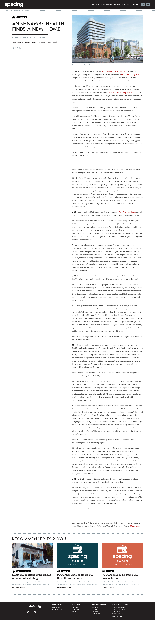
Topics (94, 4)
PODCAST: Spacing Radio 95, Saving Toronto (120, 576)
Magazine (107, 4)
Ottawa (95, 609)
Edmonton (97, 614)
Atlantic (96, 612)
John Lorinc (20, 587)
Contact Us (117, 616)
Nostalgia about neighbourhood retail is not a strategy (31, 576)
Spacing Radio (65, 587)
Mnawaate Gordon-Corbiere (30, 37)
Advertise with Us (120, 609)
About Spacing (118, 607)
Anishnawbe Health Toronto (113, 71)
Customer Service (120, 605)
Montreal (96, 607)
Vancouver (57, 609)
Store (135, 4)
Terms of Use (118, 614)
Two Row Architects (127, 212)
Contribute (117, 612)
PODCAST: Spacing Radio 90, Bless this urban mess (75, 576)
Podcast (126, 4)
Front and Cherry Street (131, 74)
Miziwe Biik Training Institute (121, 92)
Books (117, 4)
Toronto (56, 607)
